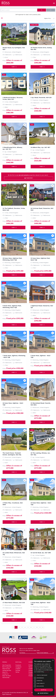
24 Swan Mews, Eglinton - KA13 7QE (41, 503)
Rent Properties (6, 667)
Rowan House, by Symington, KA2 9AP (14, 48)
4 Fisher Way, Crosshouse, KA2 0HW (13, 503)
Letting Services (6, 670)
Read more (47, 672)
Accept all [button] (43, 690)
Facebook (18, 665)
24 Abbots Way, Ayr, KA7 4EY (40, 147)
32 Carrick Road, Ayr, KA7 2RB (41, 553)
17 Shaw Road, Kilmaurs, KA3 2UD (14, 602)
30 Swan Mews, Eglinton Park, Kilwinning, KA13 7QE (12, 259)
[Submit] (53, 653)
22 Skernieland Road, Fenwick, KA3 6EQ (41, 404)
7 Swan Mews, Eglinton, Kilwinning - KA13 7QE (14, 356)
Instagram (18, 667)
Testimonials (5, 677)
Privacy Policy (32, 665)
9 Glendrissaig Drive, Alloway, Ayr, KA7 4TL (13, 148)
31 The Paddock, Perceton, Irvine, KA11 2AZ (14, 209)
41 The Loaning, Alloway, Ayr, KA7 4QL (40, 454)
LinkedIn (17, 668)
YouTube (17, 670)
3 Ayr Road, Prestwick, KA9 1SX (41, 97)
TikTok (17, 672)
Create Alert (29, 178)
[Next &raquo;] (42, 627)
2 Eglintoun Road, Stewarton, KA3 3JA (42, 306)
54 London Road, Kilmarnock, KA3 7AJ (14, 553)
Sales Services (6, 668)
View (13, 66)
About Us (4, 672)
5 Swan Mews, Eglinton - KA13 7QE (40, 356)
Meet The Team (6, 675)
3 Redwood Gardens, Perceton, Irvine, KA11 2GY (13, 98)
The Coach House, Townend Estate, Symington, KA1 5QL (12, 454)
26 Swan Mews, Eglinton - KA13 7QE (13, 404)
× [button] (52, 660)
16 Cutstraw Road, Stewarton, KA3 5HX (42, 209)
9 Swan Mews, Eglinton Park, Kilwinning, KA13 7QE (12, 306)
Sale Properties (6, 665)
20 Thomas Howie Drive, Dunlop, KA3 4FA (41, 48)
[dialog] (44, 677)
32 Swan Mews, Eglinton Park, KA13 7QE (40, 259)
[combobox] (19, 10)
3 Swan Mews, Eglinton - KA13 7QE (40, 603)
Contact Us (5, 674)
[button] (43, 693)
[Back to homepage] (9, 2)
